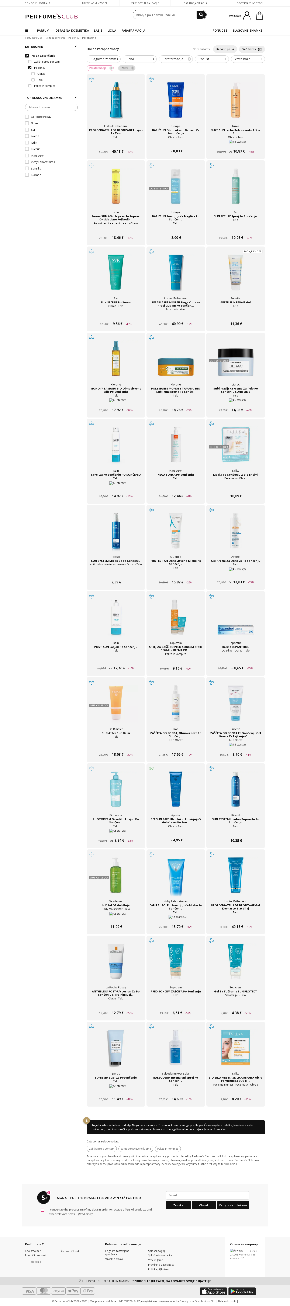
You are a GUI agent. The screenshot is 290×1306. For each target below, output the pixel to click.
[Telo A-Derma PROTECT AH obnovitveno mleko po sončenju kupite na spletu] (175, 574)
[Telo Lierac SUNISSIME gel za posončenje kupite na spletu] (116, 1091)
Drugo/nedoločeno (233, 1205)
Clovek (204, 1205)
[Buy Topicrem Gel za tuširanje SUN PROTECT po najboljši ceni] (235, 965)
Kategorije (34, 47)
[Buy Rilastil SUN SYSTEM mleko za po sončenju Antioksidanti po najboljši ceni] (116, 534)
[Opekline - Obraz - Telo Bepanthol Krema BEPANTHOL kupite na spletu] (235, 660)
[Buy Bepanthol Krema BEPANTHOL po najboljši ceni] (235, 620)
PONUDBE (220, 30)
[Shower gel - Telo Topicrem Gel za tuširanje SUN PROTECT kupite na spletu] (235, 1005)
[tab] (104, 59)
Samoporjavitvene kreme (136, 1148)
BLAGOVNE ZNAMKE (247, 30)
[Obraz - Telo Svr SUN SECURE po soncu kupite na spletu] (116, 315)
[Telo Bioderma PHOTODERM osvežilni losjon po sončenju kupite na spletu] (116, 832)
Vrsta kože (242, 59)
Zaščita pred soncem (101, 1148)
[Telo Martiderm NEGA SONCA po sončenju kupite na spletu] (175, 488)
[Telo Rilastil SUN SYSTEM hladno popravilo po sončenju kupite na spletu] (235, 832)
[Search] (201, 15)
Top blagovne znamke (43, 98)
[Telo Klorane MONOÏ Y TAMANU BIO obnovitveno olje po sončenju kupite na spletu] (116, 402)
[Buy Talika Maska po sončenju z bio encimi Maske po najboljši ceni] (235, 448)
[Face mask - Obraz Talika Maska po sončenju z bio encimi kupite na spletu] (235, 488)
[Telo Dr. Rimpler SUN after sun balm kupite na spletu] (116, 746)
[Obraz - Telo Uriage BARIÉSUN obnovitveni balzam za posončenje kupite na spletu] (175, 143)
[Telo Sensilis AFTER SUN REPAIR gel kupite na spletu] (235, 315)
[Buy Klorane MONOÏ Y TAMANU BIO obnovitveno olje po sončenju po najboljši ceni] (116, 362)
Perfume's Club (33, 37)
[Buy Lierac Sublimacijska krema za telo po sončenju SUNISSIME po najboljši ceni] (235, 362)
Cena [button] (130, 59)
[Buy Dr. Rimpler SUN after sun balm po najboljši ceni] (116, 707)
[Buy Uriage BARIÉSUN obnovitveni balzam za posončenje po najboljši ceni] (175, 104)
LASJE (98, 30)
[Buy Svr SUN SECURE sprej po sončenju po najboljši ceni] (235, 190)
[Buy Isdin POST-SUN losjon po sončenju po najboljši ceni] (116, 620)
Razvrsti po (224, 49)
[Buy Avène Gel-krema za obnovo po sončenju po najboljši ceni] (235, 534)
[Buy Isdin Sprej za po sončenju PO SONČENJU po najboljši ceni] (116, 448)
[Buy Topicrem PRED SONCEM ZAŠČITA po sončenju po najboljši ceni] (175, 965)
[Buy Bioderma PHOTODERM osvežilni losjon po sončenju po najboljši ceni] (116, 793)
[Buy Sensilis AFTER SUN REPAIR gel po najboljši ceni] (235, 276)
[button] (40, 1261)
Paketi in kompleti (168, 1148)
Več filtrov (249, 49)
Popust (204, 59)
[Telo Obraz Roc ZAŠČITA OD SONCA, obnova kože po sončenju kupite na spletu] (175, 746)
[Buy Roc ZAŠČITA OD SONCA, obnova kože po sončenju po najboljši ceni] (175, 707)
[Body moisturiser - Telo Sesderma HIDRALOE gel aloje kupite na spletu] (116, 918)
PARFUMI (43, 30)
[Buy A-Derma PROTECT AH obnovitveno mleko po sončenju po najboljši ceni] (175, 534)
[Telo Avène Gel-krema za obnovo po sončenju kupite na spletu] (235, 574)
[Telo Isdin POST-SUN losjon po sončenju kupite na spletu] (116, 660)
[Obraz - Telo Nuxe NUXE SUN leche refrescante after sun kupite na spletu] (235, 143)
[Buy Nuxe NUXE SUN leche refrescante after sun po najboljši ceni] (235, 104)
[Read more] (85, 1214)
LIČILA (111, 30)
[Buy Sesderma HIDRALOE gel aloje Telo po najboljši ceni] (116, 879)
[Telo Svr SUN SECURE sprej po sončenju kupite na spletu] (235, 229)
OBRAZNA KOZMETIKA (72, 30)
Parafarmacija (176, 59)
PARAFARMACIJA (133, 30)
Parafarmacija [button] (97, 68)
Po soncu (73, 37)
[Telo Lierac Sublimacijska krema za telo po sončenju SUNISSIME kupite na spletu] (235, 402)
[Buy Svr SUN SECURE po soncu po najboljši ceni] (116, 276)
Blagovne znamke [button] (103, 59)
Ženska (178, 1205)
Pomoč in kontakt (37, 3)
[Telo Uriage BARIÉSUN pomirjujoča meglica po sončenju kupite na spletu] (175, 229)
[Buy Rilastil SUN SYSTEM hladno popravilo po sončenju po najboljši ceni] (235, 793)
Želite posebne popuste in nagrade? (145, 1281)
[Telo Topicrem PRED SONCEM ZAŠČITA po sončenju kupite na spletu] (175, 1005)
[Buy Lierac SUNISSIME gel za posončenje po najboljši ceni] (116, 1051)
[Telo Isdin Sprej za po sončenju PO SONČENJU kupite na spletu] (116, 488)
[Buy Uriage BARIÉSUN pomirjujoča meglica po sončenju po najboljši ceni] (175, 190)
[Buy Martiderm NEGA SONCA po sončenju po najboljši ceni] (175, 448)
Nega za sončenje (55, 37)
